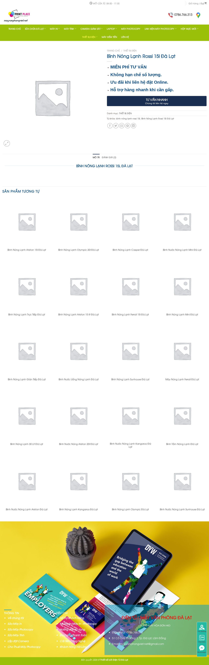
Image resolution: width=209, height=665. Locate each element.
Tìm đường (202, 631)
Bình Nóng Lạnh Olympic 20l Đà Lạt (78, 249)
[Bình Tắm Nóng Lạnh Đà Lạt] (182, 415)
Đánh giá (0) (109, 157)
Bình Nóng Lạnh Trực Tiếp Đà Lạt (26, 314)
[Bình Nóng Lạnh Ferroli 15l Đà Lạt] (130, 286)
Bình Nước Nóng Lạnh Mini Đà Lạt (182, 249)
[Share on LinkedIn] (133, 125)
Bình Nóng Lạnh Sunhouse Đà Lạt (130, 379)
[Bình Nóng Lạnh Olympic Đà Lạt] (130, 481)
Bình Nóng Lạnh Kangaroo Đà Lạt (78, 509)
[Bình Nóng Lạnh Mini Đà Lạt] (182, 286)
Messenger (201, 652)
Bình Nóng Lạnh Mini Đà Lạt (182, 314)
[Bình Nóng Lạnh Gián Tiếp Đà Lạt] (26, 351)
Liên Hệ (125, 36)
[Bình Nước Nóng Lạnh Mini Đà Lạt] (182, 221)
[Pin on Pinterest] (127, 125)
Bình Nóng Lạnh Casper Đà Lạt (130, 249)
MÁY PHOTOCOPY (130, 28)
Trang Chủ (14, 28)
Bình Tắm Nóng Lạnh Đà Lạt (182, 443)
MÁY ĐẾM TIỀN (109, 36)
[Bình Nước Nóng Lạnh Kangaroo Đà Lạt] (130, 415)
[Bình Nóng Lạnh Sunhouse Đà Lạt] (130, 351)
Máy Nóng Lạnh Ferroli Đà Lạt (182, 379)
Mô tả (96, 157)
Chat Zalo (202, 642)
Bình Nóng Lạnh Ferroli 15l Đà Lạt (130, 314)
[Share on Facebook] (110, 125)
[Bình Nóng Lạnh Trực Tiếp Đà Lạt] (26, 286)
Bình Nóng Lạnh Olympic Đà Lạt (130, 509)
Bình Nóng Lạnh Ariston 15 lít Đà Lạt (78, 314)
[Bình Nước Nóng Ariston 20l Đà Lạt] (78, 415)
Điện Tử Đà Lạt (120, 659)
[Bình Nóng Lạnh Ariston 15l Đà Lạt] (26, 221)
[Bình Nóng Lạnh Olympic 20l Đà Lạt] (78, 221)
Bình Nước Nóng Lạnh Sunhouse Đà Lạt (182, 509)
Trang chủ (113, 50)
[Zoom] (7, 143)
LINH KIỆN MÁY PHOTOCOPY (159, 28)
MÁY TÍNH (69, 28)
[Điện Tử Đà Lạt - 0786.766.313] (23, 16)
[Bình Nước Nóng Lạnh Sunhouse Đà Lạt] (182, 481)
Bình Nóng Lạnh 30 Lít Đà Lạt (26, 443)
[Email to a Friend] (121, 125)
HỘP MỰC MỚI (188, 28)
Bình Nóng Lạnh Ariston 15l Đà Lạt (27, 249)
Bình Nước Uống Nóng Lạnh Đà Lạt (79, 379)
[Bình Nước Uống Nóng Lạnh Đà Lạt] (78, 351)
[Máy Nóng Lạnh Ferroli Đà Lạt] (182, 351)
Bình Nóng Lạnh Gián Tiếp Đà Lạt (27, 379)
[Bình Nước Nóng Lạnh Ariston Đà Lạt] (26, 481)
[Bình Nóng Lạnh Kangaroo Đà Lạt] (78, 481)
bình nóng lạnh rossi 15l (128, 118)
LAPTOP (111, 28)
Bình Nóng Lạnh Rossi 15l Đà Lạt (157, 118)
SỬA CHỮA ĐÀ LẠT (34, 28)
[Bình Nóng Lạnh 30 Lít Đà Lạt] (26, 415)
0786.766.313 (183, 14)
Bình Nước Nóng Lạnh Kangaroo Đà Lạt (130, 445)
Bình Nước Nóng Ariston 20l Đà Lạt (78, 443)
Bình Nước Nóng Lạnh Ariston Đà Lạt (27, 509)
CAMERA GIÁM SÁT (90, 28)
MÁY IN (54, 28)
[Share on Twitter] (116, 125)
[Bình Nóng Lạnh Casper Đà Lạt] (130, 221)
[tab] (96, 157)
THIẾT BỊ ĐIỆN (88, 36)
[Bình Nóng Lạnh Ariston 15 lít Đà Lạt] (78, 286)
